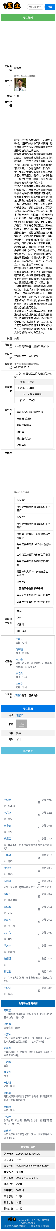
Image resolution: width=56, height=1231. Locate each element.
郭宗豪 (19, 659)
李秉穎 (7, 813)
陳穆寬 (7, 894)
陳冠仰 (19, 715)
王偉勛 (7, 855)
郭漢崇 (7, 1048)
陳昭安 (19, 673)
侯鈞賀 (7, 988)
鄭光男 (7, 919)
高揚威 (7, 1093)
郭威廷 (7, 838)
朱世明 (7, 1082)
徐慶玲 (7, 1034)
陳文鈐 (7, 868)
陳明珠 (7, 1072)
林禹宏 (7, 800)
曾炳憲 (7, 1010)
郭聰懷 (7, 825)
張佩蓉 (7, 881)
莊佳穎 (7, 958)
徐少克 (7, 932)
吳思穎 (19, 649)
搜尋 (50, 7)
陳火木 (7, 907)
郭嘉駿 (7, 1106)
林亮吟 (7, 1117)
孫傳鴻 (7, 1024)
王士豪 (19, 684)
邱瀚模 (18, 695)
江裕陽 (7, 1062)
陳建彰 (7, 1131)
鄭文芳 (7, 945)
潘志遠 (7, 971)
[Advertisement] (28, 42)
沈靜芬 (19, 639)
